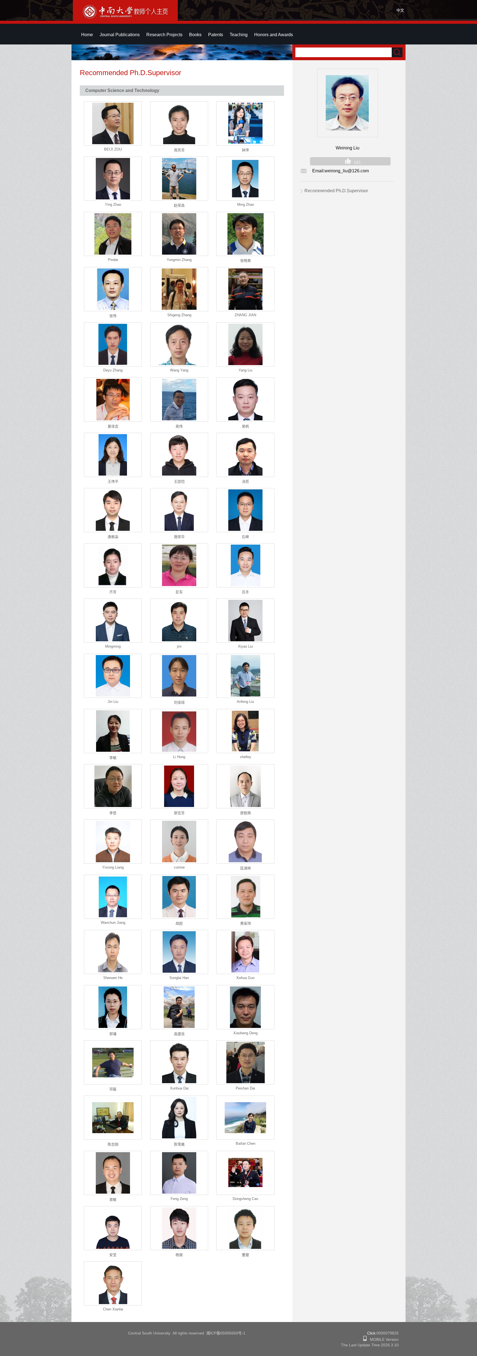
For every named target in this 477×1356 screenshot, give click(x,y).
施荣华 (179, 537)
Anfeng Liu (245, 702)
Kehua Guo (246, 978)
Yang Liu (245, 370)
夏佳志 (113, 426)
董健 (245, 1255)
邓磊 (112, 1089)
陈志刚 (113, 1144)
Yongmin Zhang (179, 260)
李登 (112, 813)
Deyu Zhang (113, 370)
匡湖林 (245, 868)
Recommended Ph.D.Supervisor (336, 190)
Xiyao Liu (245, 646)
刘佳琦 (179, 702)
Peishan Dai (245, 1088)
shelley (245, 757)
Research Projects (164, 34)
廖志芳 (179, 813)
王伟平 (113, 481)
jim (179, 646)
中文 (400, 10)
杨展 (179, 1255)
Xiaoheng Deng (245, 1033)
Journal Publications (120, 34)
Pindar (113, 260)
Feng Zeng (179, 1199)
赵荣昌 (179, 205)
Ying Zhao (113, 204)
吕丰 (245, 592)
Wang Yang (179, 370)
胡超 (179, 923)
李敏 (112, 758)
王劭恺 (179, 481)
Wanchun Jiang (113, 922)
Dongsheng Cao (245, 1199)
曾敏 (112, 1199)
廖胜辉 (245, 813)
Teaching (239, 34)
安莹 (112, 1255)
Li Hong (179, 757)
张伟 (112, 316)
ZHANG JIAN (245, 315)
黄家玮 (245, 923)
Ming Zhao (245, 204)
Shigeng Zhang (179, 315)
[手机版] (365, 1339)
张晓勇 (245, 260)
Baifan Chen (245, 1143)
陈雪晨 (179, 1144)
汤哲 (245, 481)
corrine (179, 867)
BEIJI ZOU (113, 149)
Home (87, 34)
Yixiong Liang (113, 867)
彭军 (179, 592)
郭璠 (112, 1034)
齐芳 (112, 592)
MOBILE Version (383, 1339)
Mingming (113, 646)
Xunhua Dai (179, 1088)
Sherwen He (113, 978)
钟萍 (245, 150)
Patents (215, 34)
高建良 (179, 1034)
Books (195, 34)
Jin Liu (113, 702)
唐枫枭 (113, 537)
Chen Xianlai (113, 1309)
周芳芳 (179, 150)
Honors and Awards (273, 34)
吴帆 (245, 426)
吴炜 (179, 426)
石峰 (245, 537)
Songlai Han (179, 978)
